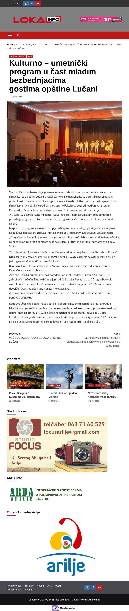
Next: (93, 339)
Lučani (22, 56)
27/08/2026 (16, 401)
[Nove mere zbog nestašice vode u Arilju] (103, 376)
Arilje (51, 385)
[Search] (18, 35)
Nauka (40, 585)
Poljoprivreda (14, 585)
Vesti (30, 56)
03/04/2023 (17, 96)
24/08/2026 (55, 401)
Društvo (13, 56)
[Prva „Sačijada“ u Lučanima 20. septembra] (25, 376)
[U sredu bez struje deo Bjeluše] (64, 376)
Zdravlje (29, 585)
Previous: (35, 337)
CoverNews (78, 599)
